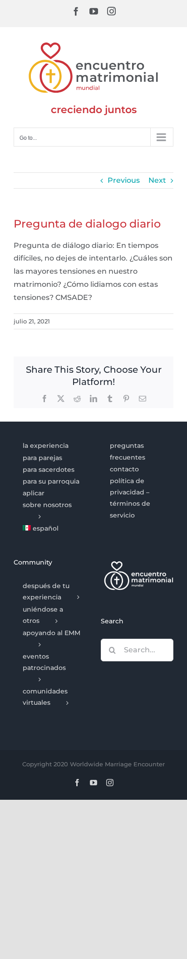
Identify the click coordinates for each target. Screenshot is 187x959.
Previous (124, 180)
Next (157, 180)
